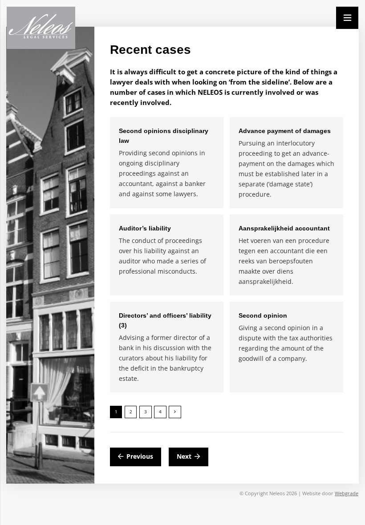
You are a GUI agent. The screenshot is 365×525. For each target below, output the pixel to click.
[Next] (175, 412)
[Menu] (347, 18)
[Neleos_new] (41, 28)
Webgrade (346, 493)
